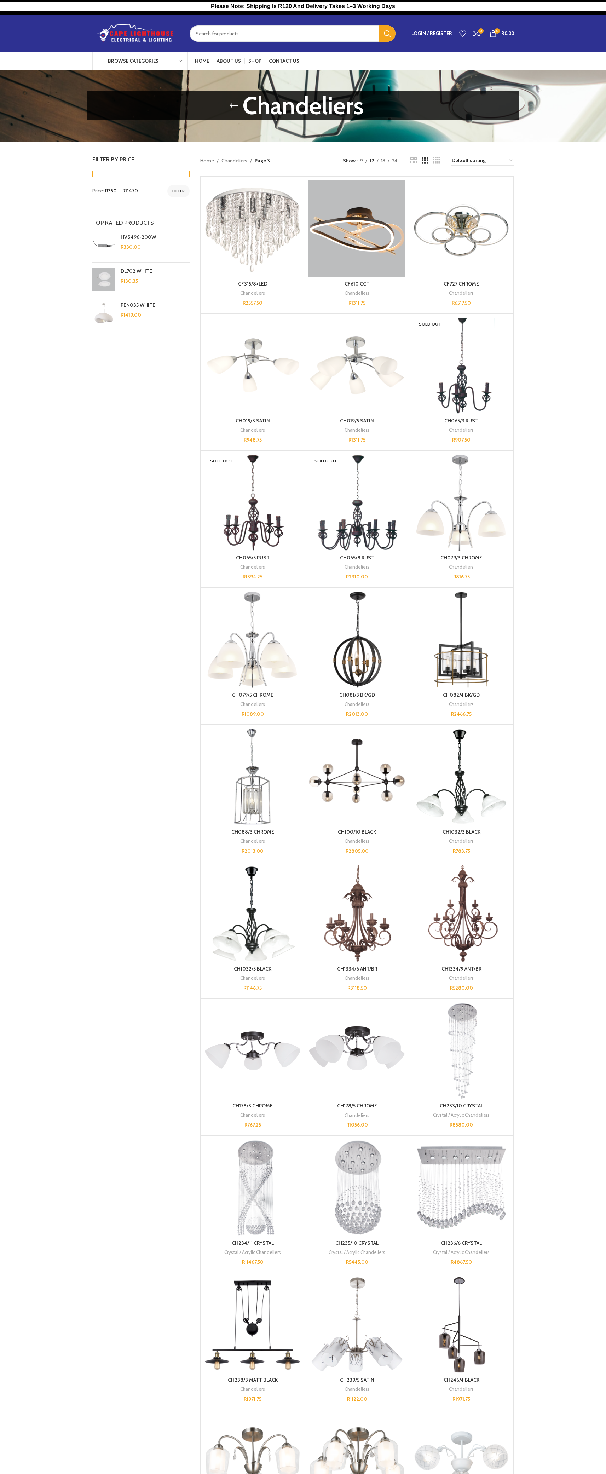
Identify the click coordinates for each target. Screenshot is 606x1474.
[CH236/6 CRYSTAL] (461, 1187)
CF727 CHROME (461, 284)
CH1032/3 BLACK (461, 832)
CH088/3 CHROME (252, 832)
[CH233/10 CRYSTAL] (461, 1050)
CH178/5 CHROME (357, 1105)
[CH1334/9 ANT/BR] (461, 913)
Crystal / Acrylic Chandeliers (461, 1115)
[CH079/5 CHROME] (252, 639)
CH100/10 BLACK (357, 832)
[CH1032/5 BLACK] (252, 913)
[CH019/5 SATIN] (356, 365)
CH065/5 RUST (253, 557)
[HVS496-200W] (103, 245)
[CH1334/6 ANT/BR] (356, 913)
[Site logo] (135, 33)
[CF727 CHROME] (461, 228)
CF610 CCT (357, 284)
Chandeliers (234, 160)
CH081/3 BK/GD (357, 695)
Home (207, 160)
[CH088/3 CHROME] (252, 776)
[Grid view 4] (436, 160)
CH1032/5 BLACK (252, 969)
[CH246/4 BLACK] (461, 1325)
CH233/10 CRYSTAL (461, 1105)
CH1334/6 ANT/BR (357, 969)
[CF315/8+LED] (252, 228)
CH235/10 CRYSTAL (357, 1243)
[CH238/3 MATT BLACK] (252, 1325)
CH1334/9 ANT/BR (461, 969)
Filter (178, 191)
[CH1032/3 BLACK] (461, 776)
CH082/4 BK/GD (461, 695)
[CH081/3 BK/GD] (356, 639)
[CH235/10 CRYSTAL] (356, 1187)
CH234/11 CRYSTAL (253, 1243)
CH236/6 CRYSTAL (461, 1243)
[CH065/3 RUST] (461, 365)
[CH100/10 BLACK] (356, 776)
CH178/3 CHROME (252, 1105)
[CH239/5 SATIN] (356, 1325)
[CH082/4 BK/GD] (461, 639)
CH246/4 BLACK (461, 1380)
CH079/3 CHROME (461, 557)
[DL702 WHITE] (103, 279)
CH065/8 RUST (357, 557)
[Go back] (234, 106)
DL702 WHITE (136, 271)
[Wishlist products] (463, 34)
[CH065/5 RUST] (252, 502)
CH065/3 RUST (461, 421)
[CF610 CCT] (356, 228)
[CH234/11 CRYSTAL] (252, 1187)
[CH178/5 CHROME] (356, 1050)
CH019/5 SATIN (357, 421)
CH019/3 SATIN (253, 421)
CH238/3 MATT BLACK (253, 1380)
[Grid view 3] (425, 160)
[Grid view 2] (413, 160)
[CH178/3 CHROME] (252, 1050)
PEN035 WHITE (138, 305)
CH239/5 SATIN (357, 1380)
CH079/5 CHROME (252, 695)
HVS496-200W (138, 237)
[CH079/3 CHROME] (461, 502)
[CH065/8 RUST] (356, 502)
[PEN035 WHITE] (103, 313)
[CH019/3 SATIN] (252, 365)
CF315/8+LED (252, 284)
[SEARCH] (387, 33)
